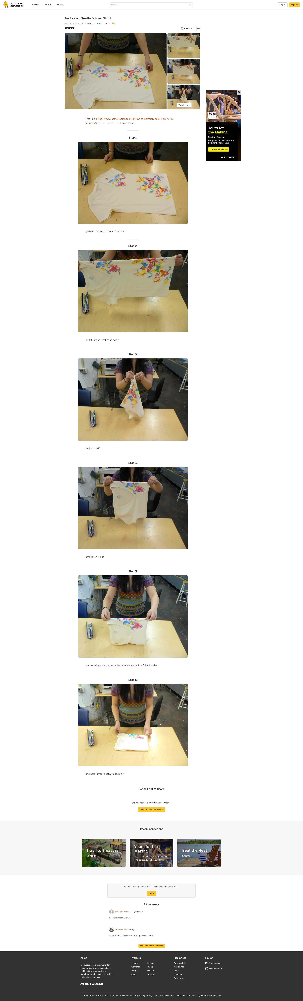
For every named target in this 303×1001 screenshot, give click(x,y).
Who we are (179, 978)
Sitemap (178, 974)
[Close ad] (239, 92)
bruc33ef (119, 930)
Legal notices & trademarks (209, 995)
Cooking (151, 963)
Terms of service (111, 995)
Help (176, 970)
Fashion (90, 23)
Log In (282, 4)
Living (150, 966)
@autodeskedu (215, 968)
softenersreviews (122, 912)
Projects (35, 4)
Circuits (134, 963)
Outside (150, 970)
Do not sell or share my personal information (175, 995)
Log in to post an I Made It (151, 809)
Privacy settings (146, 995)
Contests (47, 4)
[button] (198, 28)
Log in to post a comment (151, 945)
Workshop (135, 966)
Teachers (60, 4)
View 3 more (184, 105)
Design (134, 970)
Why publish (180, 963)
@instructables (216, 963)
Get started (179, 966)
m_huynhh (72, 23)
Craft (82, 23)
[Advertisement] (223, 125)
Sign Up (294, 4)
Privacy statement (128, 995)
